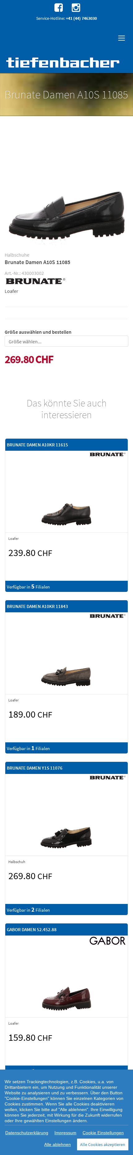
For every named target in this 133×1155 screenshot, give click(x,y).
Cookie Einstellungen (103, 1132)
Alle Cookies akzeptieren (102, 1144)
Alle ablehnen (57, 1144)
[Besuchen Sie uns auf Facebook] (57, 7)
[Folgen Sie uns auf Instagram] (75, 7)
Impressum (65, 1132)
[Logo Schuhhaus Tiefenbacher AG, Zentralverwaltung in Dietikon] (63, 62)
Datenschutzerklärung (26, 1132)
